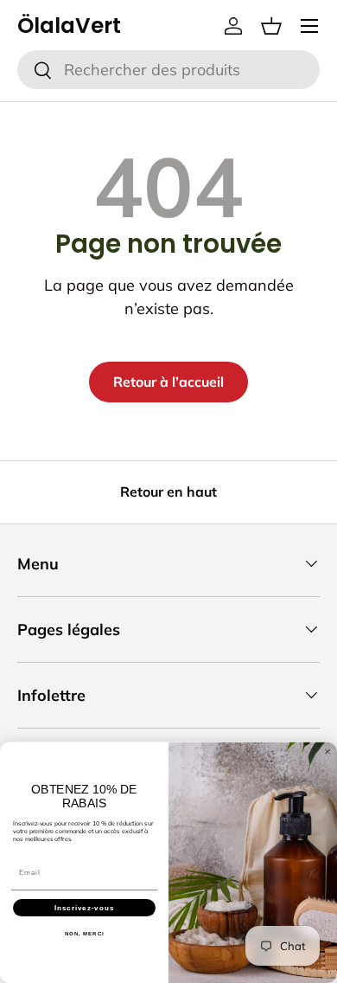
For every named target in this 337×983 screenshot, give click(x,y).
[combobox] (168, 69)
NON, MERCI (85, 933)
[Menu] (309, 26)
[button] (271, 26)
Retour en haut (168, 491)
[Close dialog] (327, 751)
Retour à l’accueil (168, 381)
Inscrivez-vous (84, 907)
